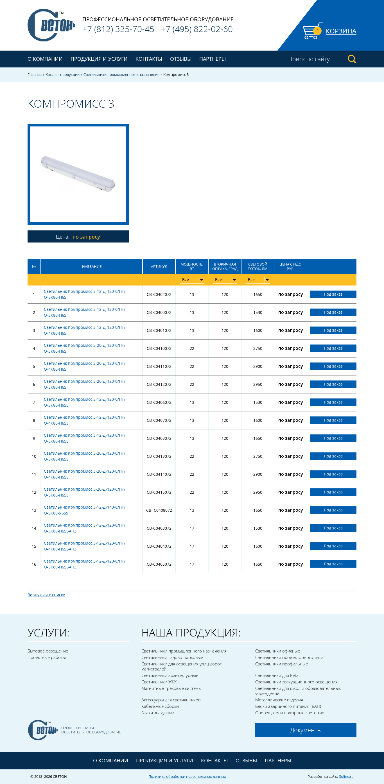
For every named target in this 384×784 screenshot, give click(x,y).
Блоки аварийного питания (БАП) (288, 706)
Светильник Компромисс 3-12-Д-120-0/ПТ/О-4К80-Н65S (84, 420)
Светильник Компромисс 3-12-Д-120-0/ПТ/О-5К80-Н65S (84, 438)
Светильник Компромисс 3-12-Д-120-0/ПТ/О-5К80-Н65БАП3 (84, 564)
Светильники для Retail (277, 675)
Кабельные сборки (160, 706)
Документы (306, 730)
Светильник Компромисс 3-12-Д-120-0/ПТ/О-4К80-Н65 (84, 330)
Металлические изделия (279, 700)
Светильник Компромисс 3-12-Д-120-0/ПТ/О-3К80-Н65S (84, 402)
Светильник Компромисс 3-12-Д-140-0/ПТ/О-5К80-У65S (84, 510)
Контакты (148, 58)
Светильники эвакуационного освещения (296, 682)
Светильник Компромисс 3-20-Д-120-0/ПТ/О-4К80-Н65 (84, 366)
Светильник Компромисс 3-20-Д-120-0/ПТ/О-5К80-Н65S (84, 492)
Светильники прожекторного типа (289, 657)
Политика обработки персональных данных (187, 776)
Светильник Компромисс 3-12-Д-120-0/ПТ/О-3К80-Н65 (84, 312)
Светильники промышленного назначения (121, 74)
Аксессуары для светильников (170, 700)
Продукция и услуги (164, 760)
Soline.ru (346, 776)
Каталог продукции (63, 74)
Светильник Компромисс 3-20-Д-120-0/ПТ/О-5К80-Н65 (84, 384)
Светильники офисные (277, 651)
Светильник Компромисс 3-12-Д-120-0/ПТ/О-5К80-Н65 (84, 294)
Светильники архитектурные (169, 675)
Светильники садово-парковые (172, 657)
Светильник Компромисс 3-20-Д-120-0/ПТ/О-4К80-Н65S (84, 474)
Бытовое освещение (48, 651)
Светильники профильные (281, 664)
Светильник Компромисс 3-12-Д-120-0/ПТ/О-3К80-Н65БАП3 (84, 528)
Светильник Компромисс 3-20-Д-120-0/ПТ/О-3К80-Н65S (84, 456)
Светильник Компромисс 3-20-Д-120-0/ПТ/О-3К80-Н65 (84, 348)
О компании (45, 58)
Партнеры (212, 58)
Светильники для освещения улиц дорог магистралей (181, 666)
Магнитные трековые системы (171, 688)
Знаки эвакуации (157, 712)
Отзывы (180, 58)
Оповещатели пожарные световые (289, 712)
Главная (35, 74)
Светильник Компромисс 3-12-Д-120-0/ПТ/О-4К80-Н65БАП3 (84, 546)
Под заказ (333, 294)
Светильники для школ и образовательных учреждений (298, 690)
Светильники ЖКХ (159, 682)
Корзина (341, 31)
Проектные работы (47, 657)
